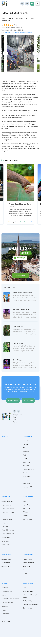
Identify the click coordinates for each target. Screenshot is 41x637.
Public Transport (6, 621)
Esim (24, 588)
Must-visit (26, 441)
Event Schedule (27, 519)
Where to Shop (6, 554)
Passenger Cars (7, 592)
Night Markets (27, 476)
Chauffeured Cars (7, 602)
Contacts (16, 422)
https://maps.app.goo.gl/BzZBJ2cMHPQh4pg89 (18, 33)
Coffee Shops (5, 545)
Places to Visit (27, 436)
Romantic (5, 526)
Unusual (4, 523)
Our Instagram (13, 400)
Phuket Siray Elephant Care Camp (20, 205)
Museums (26, 480)
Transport (4, 583)
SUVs (4, 595)
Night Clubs (26, 505)
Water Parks (26, 462)
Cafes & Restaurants (7, 501)
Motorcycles (6, 614)
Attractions (26, 448)
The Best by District (8, 509)
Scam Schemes (27, 608)
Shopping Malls (6, 559)
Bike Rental (4, 606)
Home (3, 18)
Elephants (26, 451)
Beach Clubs (26, 508)
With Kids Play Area (8, 530)
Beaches (25, 444)
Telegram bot (17, 415)
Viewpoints (26, 483)
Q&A (14, 420)
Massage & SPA (27, 487)
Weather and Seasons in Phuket (30, 596)
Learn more (20, 275)
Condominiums (27, 570)
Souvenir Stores (6, 566)
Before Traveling (28, 583)
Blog (14, 417)
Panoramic (5, 516)
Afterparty (26, 512)
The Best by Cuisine (8, 512)
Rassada (22, 222)
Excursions (4, 436)
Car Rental (4, 588)
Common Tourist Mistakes (30, 604)
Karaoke (25, 515)
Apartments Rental (28, 563)
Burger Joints (5, 541)
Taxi (2, 618)
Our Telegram (28, 400)
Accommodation (28, 554)
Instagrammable (7, 519)
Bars (24, 501)
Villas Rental (26, 566)
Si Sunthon (10, 18)
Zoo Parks (26, 466)
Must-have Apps (28, 591)
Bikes (4, 610)
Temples (25, 473)
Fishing (25, 455)
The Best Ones (6, 505)
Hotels (25, 573)
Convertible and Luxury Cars (10, 599)
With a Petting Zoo (8, 534)
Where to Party (28, 497)
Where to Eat (5, 497)
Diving (25, 459)
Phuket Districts (27, 559)
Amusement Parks (21, 18)
